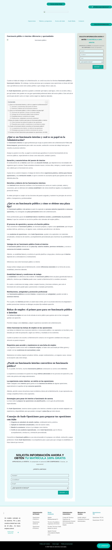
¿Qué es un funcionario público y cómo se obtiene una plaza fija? (26, 110)
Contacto (81, 21)
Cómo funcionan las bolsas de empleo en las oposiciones (27, 122)
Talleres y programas (45, 21)
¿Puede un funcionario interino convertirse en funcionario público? (26, 126)
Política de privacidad (66, 544)
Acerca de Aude (60, 21)
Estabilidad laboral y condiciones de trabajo (23, 116)
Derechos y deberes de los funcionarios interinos (24, 108)
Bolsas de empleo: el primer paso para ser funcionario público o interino (28, 120)
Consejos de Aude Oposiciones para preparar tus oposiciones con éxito (28, 132)
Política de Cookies (45, 544)
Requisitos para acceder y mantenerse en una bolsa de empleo (28, 124)
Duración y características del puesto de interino (24, 106)
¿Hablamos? (104, 545)
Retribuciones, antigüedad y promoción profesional (25, 118)
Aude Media (71, 21)
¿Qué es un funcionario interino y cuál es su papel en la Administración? (28, 104)
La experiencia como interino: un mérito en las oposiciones (27, 128)
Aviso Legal (55, 544)
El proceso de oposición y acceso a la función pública (26, 112)
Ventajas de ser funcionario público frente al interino (25, 114)
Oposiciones (32, 21)
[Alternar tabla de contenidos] (45, 102)
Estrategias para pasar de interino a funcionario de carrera (27, 130)
